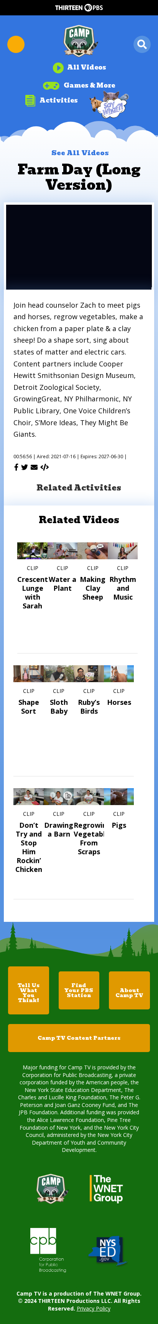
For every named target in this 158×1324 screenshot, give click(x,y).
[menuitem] (79, 64)
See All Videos (80, 152)
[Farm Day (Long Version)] (44, 467)
